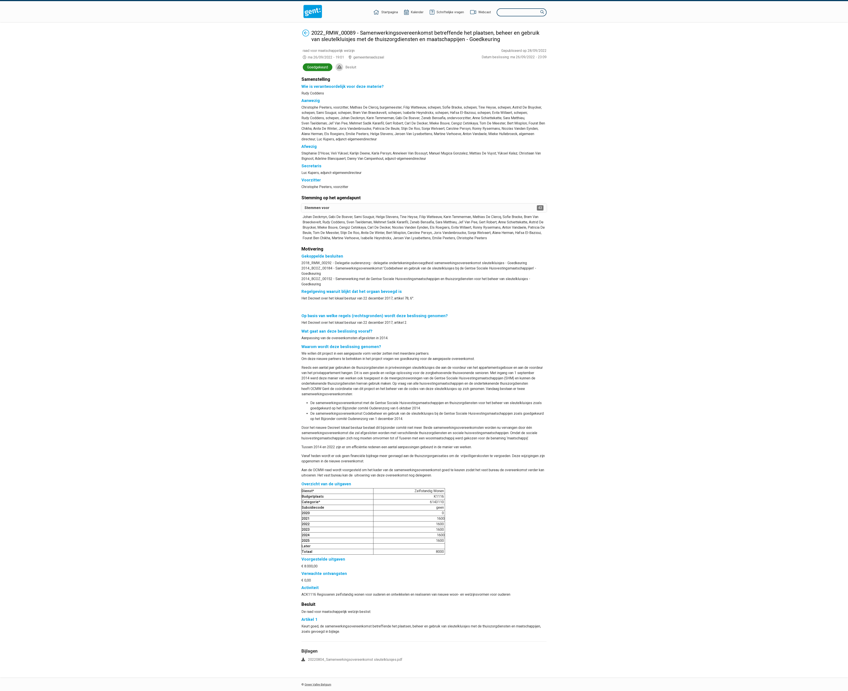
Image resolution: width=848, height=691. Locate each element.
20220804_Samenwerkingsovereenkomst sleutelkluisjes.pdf (355, 659)
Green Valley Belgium (318, 684)
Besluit (350, 67)
